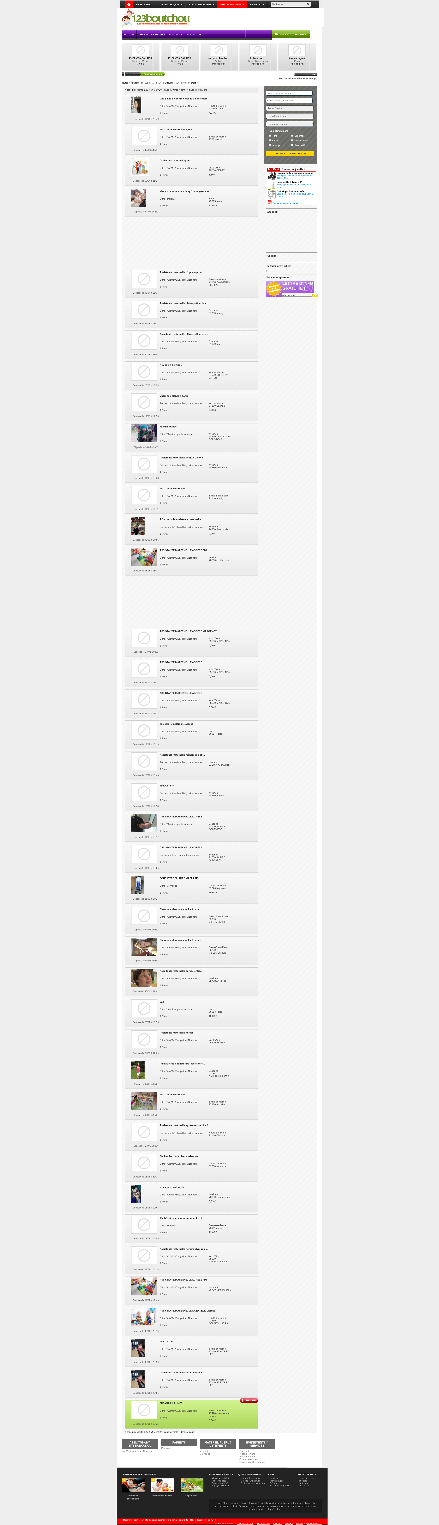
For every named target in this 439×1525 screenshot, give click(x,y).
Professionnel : (188, 83)
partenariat (304, 1483)
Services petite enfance (252, 1462)
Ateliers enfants (247, 1456)
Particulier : (168, 83)
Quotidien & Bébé (220, 1483)
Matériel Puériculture (250, 1481)
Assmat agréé (297, 58)
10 (160, 90)
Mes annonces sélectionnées (296, 78)
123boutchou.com (245, 1524)
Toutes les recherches (185, 34)
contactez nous (306, 1478)
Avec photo (278, 145)
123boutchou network (206, 1520)
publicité (303, 1481)
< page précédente (134, 90)
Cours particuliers (248, 1459)
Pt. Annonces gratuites (280, 1485)
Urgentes (300, 135)
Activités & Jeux (277, 1481)
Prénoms (274, 1483)
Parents (165, 1448)
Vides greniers (247, 1453)
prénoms (277, 1524)
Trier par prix (201, 90)
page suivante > (172, 90)
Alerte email (301, 74)
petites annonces (314, 1524)
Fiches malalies (219, 1481)
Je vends (205, 1453)
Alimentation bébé (220, 1478)
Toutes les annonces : (132, 83)
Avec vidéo (300, 145)
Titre (274, 135)
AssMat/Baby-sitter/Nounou (137, 1451)
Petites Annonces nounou (253, 1483)
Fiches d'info (144, 4)
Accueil (129, 34)
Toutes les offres (151, 34)
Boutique (274, 1478)
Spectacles (245, 1451)
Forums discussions (250, 1478)
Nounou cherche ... (219, 58)
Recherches (301, 140)
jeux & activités (263, 1524)
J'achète (204, 1451)
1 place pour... (258, 58)
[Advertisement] (191, 243)
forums (299, 1524)
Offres (275, 140)
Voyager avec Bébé (220, 1485)
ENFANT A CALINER (140, 58)
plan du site (304, 1485)
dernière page (187, 90)
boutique (289, 1524)
